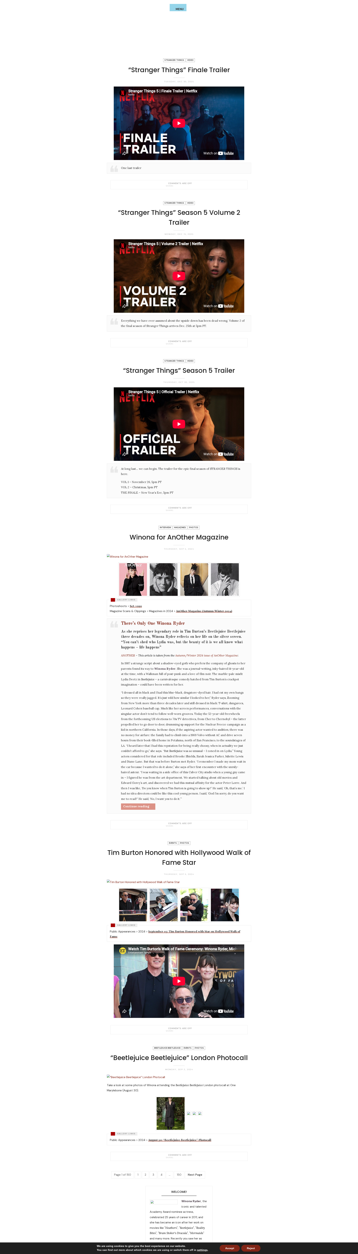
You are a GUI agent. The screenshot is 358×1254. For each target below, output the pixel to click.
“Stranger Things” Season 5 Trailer (179, 370)
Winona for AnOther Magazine (179, 537)
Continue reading (136, 806)
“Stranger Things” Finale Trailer (179, 69)
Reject (251, 1248)
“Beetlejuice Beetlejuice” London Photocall (179, 1057)
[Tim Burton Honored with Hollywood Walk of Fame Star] (176, 1030)
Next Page (195, 1175)
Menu (180, 9)
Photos (193, 527)
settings (202, 1249)
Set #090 (136, 606)
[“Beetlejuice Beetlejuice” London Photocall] (176, 1157)
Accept (229, 1248)
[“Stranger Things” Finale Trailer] (176, 185)
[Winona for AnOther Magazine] (176, 825)
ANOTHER (128, 655)
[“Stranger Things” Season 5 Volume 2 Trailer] (176, 343)
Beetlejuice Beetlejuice (167, 1048)
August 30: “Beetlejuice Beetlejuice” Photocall (179, 1140)
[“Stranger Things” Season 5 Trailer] (176, 510)
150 (179, 1175)
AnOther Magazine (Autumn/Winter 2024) (204, 611)
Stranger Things (174, 60)
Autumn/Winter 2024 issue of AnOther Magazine (206, 655)
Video (190, 60)
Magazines (180, 527)
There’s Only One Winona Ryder (153, 623)
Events (173, 843)
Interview (165, 527)
